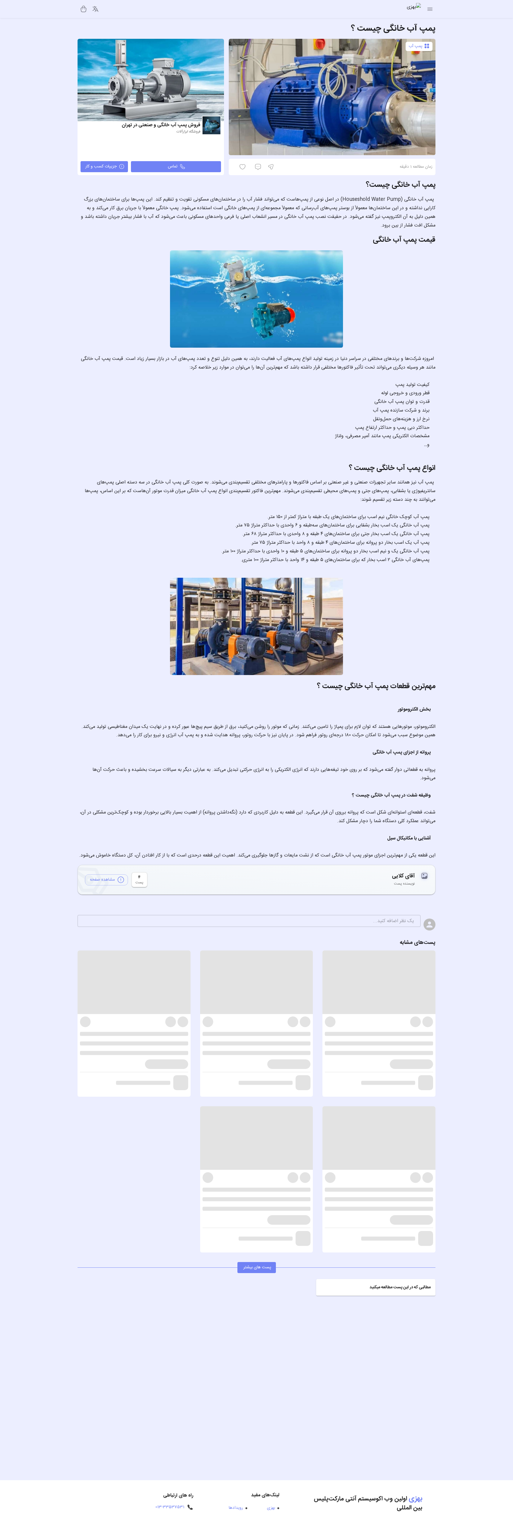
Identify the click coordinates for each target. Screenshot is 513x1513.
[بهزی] (414, 9)
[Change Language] (95, 9)
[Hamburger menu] (429, 9)
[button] (375, 1287)
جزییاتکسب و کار (101, 166)
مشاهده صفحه (102, 879)
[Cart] (83, 9)
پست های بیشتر (257, 1267)
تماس (172, 166)
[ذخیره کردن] (280, 166)
